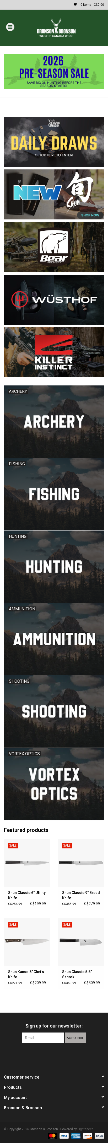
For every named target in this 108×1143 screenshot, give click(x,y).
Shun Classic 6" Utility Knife (27, 895)
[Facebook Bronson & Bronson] (45, 1054)
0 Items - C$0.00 (92, 5)
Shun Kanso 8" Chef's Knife (26, 974)
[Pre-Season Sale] (54, 71)
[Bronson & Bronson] (64, 27)
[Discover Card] (87, 1136)
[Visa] (63, 1136)
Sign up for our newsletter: (54, 1026)
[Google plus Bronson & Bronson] (54, 1054)
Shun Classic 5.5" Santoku (77, 974)
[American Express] (75, 1136)
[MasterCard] (52, 1136)
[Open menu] (10, 26)
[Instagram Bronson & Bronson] (63, 1054)
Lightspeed (86, 1129)
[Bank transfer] (98, 1136)
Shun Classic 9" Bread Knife (81, 895)
